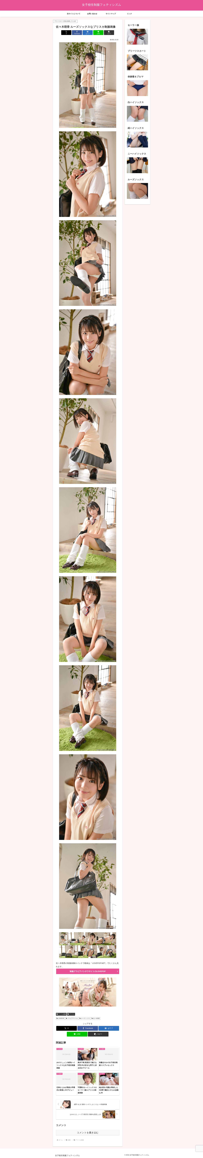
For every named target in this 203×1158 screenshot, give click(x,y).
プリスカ (71, 1014)
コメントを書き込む (88, 1132)
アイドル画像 (62, 1014)
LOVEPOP (61, 1018)
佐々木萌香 (96, 1018)
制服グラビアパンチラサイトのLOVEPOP (88, 971)
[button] (109, 32)
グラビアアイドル (73, 1018)
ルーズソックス (85, 1018)
